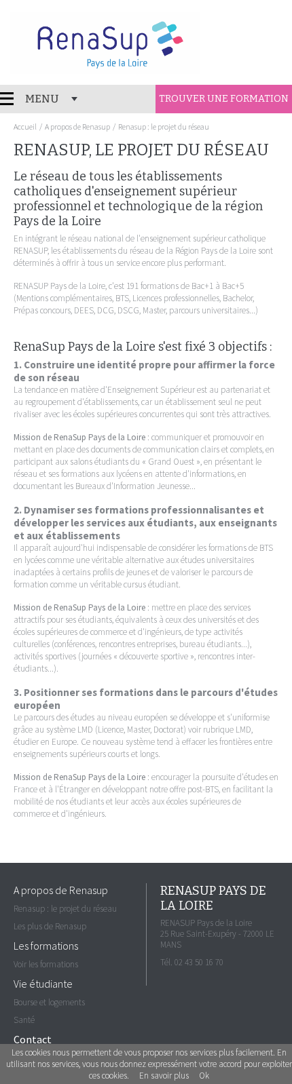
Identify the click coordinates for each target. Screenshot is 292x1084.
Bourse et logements (49, 1002)
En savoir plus (164, 1075)
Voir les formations (46, 964)
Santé (24, 1020)
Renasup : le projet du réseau (65, 908)
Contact (33, 1039)
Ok (204, 1075)
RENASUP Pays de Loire (105, 43)
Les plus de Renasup (50, 926)
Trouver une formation (224, 98)
